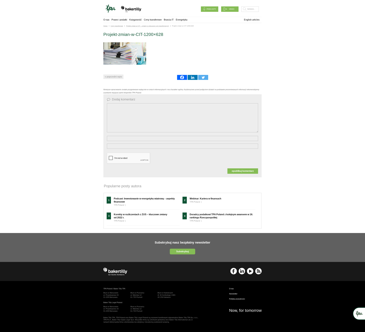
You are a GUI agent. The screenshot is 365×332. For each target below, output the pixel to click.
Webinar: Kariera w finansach (205, 198)
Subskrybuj (182, 251)
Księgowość (135, 20)
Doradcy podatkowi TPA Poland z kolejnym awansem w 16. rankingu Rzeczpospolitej (221, 216)
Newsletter (233, 294)
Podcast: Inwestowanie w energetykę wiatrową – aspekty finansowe (144, 200)
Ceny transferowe (153, 20)
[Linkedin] (193, 77)
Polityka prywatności (237, 299)
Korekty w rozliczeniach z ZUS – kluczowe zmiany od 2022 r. (140, 216)
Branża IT (169, 20)
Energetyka (181, 20)
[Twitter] (203, 77)
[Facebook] (182, 77)
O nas (106, 20)
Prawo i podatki (119, 20)
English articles (251, 20)
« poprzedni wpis (113, 76)
